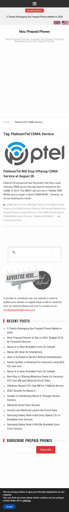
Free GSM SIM (29, 204)
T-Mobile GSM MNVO (43, 216)
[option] (34, 17)
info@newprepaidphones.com (19, 309)
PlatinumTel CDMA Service (16, 208)
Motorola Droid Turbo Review (23, 405)
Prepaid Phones (28, 212)
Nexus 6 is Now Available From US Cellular (31, 346)
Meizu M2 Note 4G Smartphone (24, 352)
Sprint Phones (24, 216)
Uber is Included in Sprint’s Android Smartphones (34, 357)
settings (26, 500)
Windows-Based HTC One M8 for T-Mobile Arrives (35, 385)
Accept (9, 506)
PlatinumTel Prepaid (41, 208)
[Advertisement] (34, 81)
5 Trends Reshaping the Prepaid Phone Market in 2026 (34, 16)
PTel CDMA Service (47, 212)
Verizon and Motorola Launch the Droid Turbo (32, 410)
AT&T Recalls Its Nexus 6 (21, 390)
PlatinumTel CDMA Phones (50, 204)
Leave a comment (12, 220)
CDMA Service (13, 204)
